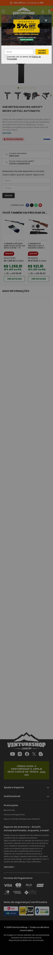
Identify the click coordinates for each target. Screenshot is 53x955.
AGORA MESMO (42, 51)
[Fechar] (46, 20)
